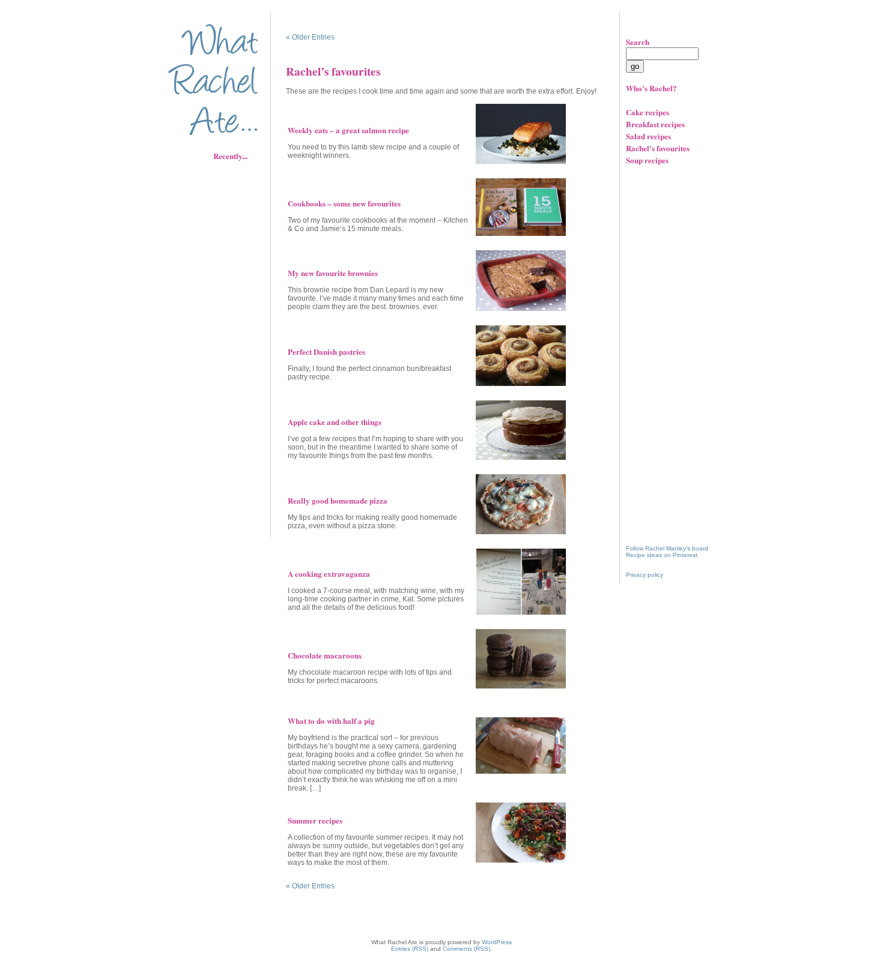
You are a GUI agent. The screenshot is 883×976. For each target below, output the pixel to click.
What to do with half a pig (331, 720)
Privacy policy (644, 574)
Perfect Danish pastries (326, 351)
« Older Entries (310, 37)
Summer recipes (315, 820)
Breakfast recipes (655, 124)
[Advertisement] (222, 345)
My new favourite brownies (333, 273)
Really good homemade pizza (337, 500)
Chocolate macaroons (325, 655)
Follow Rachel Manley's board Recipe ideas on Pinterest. (667, 551)
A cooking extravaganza (329, 573)
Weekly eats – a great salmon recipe (348, 130)
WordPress (497, 942)
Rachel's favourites (658, 148)
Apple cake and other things (334, 421)
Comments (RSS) (466, 948)
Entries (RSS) (409, 948)
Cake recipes (647, 112)
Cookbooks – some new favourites (344, 203)
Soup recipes (647, 160)
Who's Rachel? (651, 88)
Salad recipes (648, 136)
